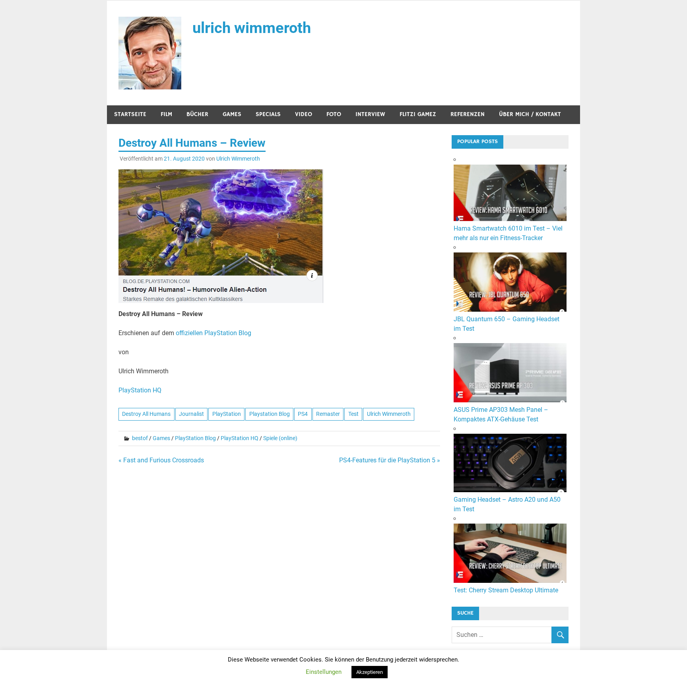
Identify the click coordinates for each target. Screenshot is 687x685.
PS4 (303, 414)
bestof (140, 438)
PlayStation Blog (195, 438)
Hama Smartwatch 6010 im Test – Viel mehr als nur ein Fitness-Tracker (508, 233)
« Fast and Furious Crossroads (161, 460)
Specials (268, 114)
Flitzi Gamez (418, 114)
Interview (370, 114)
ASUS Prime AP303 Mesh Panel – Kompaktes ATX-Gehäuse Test (501, 414)
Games (232, 114)
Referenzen (467, 114)
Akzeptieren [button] (369, 672)
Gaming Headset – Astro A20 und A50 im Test (507, 504)
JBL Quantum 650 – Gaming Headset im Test (506, 323)
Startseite (130, 114)
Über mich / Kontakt (530, 114)
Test (353, 414)
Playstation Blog (269, 414)
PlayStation (226, 414)
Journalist (191, 414)
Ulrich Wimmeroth (238, 158)
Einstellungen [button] (324, 671)
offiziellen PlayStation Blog (213, 333)
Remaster (328, 414)
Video (303, 114)
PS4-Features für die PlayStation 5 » (389, 460)
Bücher (197, 114)
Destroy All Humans (146, 414)
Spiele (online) (280, 438)
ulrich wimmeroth (251, 28)
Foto (333, 114)
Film (166, 114)
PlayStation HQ (139, 390)
